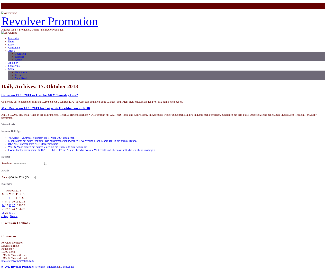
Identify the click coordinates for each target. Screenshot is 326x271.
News (11, 41)
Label (11, 44)
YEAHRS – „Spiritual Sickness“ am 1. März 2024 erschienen (41, 137)
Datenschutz (67, 266)
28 (3, 212)
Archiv (18, 59)
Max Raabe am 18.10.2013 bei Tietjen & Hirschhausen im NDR (45, 108)
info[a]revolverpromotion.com (17, 260)
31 (13, 212)
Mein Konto (21, 78)
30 (10, 212)
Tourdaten (20, 53)
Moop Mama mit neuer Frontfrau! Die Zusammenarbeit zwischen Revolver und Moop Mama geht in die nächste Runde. (72, 140)
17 (13, 205)
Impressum (53, 266)
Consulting (14, 47)
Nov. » (13, 216)
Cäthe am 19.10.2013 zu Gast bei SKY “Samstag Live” (39, 95)
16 (10, 205)
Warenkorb (21, 72)
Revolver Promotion (49, 21)
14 (3, 205)
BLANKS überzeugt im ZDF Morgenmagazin (33, 143)
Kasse (18, 75)
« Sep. (4, 216)
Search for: (7, 163)
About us (13, 62)
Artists (11, 50)
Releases (19, 56)
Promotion (13, 38)
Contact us (14, 65)
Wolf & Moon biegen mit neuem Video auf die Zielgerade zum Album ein (47, 147)
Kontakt (40, 266)
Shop (11, 68)
